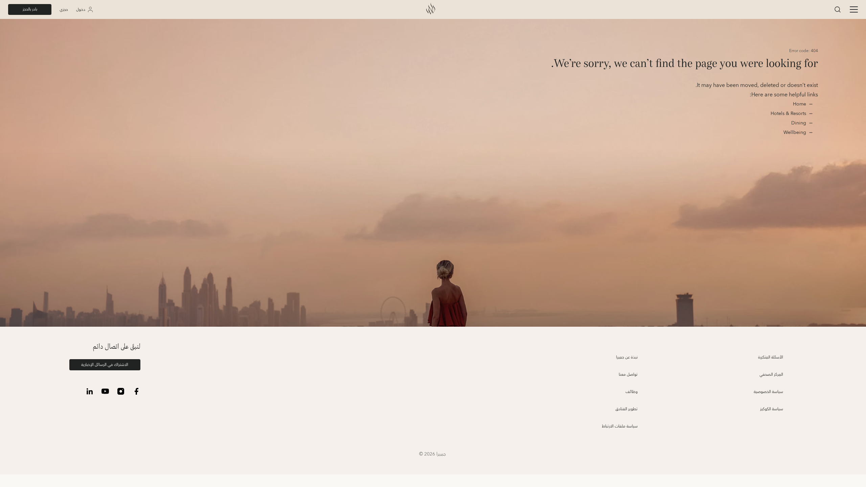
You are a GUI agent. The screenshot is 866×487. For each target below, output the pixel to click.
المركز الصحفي (771, 374)
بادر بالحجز (30, 9)
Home (799, 104)
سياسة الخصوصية (768, 391)
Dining (798, 123)
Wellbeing (794, 133)
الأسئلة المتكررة (770, 357)
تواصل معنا (628, 374)
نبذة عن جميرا (627, 357)
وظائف (631, 391)
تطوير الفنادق (626, 409)
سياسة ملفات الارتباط (620, 426)
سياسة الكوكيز (771, 409)
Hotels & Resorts (788, 114)
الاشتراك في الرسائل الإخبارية (104, 364)
